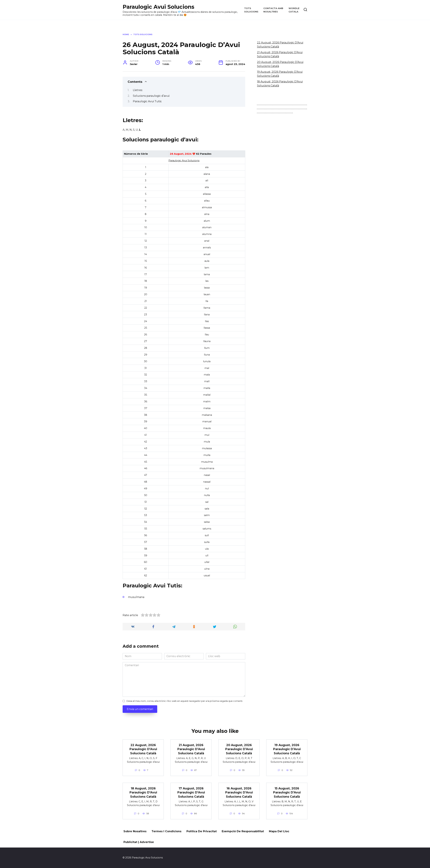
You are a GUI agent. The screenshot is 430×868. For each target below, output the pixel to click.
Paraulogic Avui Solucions (158, 7)
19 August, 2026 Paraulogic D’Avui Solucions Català (287, 749)
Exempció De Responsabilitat (243, 831)
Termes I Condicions (166, 831)
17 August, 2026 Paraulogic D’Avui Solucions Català (191, 792)
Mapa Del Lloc (279, 831)
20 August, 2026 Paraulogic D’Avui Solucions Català (239, 749)
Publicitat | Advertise (138, 842)
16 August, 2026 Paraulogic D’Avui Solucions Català (239, 792)
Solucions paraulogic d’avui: (151, 95)
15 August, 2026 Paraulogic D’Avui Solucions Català (287, 792)
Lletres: (138, 90)
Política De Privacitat (201, 831)
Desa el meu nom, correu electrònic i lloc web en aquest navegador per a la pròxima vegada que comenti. (184, 701)
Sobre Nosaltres (134, 831)
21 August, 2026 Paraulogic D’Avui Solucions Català (191, 749)
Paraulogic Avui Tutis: (147, 101)
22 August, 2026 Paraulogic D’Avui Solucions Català (143, 749)
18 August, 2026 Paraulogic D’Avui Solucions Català (143, 792)
